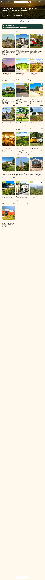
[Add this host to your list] (14, 35)
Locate (41, 54)
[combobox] (22, 2)
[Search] (29, 2)
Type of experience (22, 21)
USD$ (36, 1)
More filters (28, 21)
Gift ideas (10, 1)
